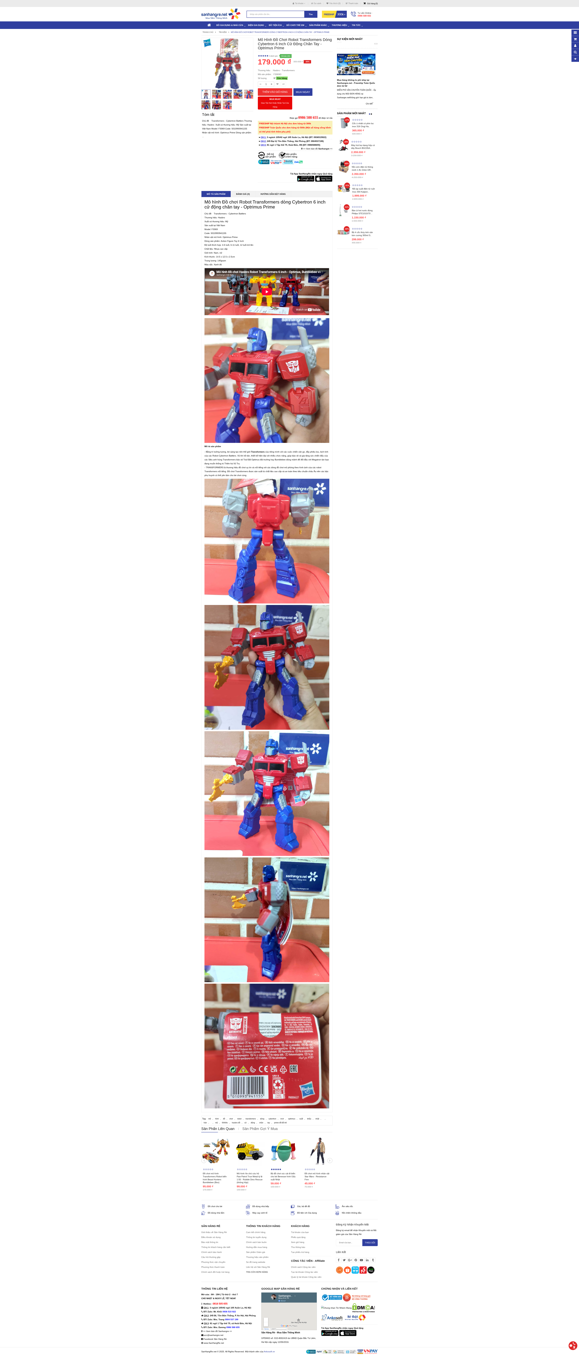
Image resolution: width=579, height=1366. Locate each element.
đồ (224, 1119)
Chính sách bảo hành (211, 1252)
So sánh (317, 3)
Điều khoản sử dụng (211, 1237)
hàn (205, 1123)
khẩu (309, 1119)
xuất (301, 1119)
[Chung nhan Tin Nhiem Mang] (336, 1307)
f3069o (225, 1123)
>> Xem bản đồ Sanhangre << (217, 1331)
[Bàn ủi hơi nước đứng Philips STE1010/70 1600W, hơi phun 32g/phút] (343, 210)
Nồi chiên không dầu (351, 1213)
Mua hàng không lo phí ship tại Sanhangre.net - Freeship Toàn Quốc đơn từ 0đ (356, 83)
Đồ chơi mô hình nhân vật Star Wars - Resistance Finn (317, 1176)
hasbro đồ (236, 1123)
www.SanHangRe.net (214, 1343)
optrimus (291, 1119)
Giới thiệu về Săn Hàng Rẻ (214, 1232)
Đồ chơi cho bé (215, 1206)
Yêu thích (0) (334, 3)
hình (217, 1119)
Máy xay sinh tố (259, 1213)
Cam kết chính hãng (255, 1232)
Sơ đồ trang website (255, 1262)
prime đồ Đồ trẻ (280, 1123)
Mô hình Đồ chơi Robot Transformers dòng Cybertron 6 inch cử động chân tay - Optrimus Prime (280, 32)
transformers (251, 1119)
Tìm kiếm (223, 32)
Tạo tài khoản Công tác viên (304, 1272)
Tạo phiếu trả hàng (300, 1252)
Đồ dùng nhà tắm (216, 1213)
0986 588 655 (364, 15)
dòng (262, 1119)
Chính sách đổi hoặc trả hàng (215, 1272)
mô (209, 1119)
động (253, 1123)
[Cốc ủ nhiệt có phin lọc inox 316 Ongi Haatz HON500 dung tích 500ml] (344, 123)
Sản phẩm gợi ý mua (260, 1129)
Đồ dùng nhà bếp (260, 1206)
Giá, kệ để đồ (303, 1206)
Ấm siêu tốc (347, 1206)
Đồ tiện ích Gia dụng (307, 1213)
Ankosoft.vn (269, 1351)
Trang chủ (207, 32)
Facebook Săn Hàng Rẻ (215, 1339)
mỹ (216, 1123)
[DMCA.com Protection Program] (363, 1307)
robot (239, 1119)
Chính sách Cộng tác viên (303, 1267)
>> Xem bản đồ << (317, 148)
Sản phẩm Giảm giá (255, 1252)
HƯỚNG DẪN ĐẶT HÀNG (273, 194)
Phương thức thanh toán (213, 1267)
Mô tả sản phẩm (216, 194)
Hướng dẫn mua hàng (256, 1247)
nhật (317, 1119)
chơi (231, 1119)
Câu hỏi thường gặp (210, 1257)
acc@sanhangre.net (213, 1335)
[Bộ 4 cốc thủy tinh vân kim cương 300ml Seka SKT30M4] (343, 232)
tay (268, 1123)
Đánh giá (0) (243, 194)
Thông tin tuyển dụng (256, 1237)
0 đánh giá (273, 56)
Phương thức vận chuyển (213, 1262)
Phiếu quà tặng (298, 1237)
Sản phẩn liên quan (217, 1129)
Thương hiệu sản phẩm (257, 1257)
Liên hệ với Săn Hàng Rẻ (258, 1267)
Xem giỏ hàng (297, 1242)
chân (261, 1123)
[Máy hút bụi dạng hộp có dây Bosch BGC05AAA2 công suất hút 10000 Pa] (343, 144)
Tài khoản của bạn (300, 1232)
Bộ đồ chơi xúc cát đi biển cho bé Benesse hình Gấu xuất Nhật (283, 1176)
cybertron (272, 1119)
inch (282, 1119)
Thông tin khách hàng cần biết (215, 1247)
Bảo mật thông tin (209, 1242)
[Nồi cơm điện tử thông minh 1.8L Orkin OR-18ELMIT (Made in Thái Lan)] (343, 166)
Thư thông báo (298, 1247)
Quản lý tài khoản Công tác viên (306, 1277)
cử (245, 1123)
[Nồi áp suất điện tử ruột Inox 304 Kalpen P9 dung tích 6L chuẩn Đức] (344, 188)
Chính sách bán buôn (256, 1242)
